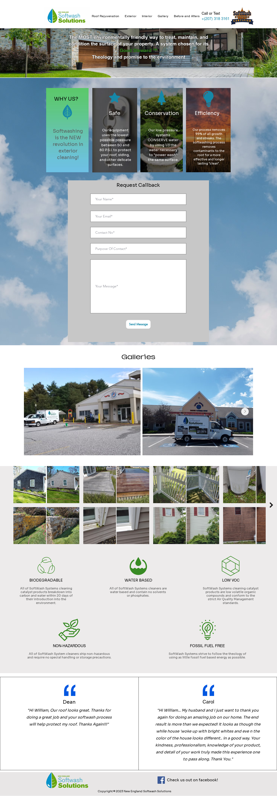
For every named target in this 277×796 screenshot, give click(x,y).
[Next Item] (245, 411)
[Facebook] (161, 780)
